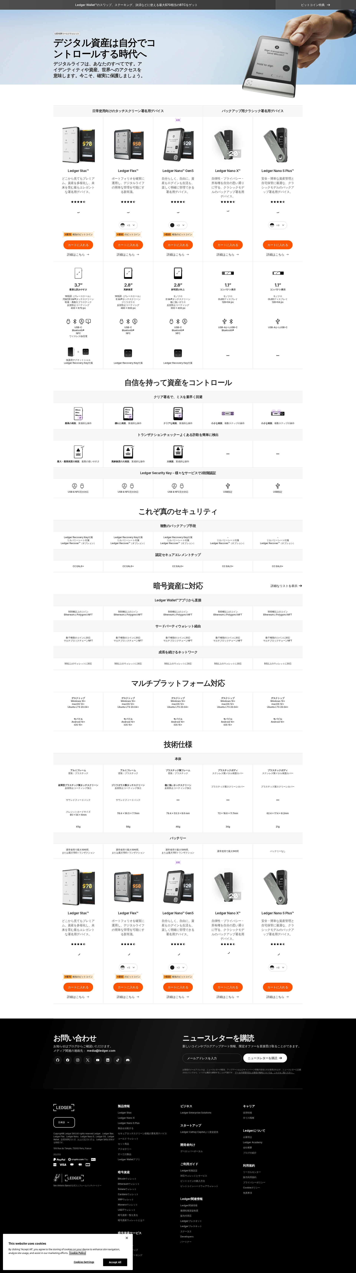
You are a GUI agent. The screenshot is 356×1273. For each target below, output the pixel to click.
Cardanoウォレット (128, 1194)
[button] (316, 5)
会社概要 (247, 1147)
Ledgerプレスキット (191, 1221)
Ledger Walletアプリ (129, 1159)
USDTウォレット (127, 1209)
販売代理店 (186, 1215)
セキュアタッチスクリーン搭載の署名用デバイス (142, 1133)
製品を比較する (126, 1128)
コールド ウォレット (128, 1138)
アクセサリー (124, 1149)
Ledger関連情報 (188, 1205)
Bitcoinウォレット (127, 1178)
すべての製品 (124, 1154)
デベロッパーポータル (191, 1151)
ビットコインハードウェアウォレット (199, 1186)
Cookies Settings (84, 1262)
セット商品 (123, 1143)
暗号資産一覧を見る (128, 1215)
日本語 (61, 1122)
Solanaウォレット (127, 1189)
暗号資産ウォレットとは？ (131, 1220)
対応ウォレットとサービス (193, 1175)
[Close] (127, 1238)
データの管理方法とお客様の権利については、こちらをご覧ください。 (264, 1072)
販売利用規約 (249, 1177)
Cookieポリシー (251, 1187)
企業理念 (247, 1137)
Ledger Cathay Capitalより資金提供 (199, 1132)
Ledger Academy (252, 1142)
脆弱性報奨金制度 (189, 1210)
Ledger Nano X (126, 1117)
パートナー (186, 1241)
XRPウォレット (126, 1199)
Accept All (115, 1262)
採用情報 (247, 1112)
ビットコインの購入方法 (192, 1181)
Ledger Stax (124, 1112)
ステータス (186, 1231)
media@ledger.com (101, 1050)
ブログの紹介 (249, 1152)
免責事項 (247, 1192)
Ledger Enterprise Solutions (195, 1112)
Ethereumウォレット (129, 1183)
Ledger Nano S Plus (129, 1123)
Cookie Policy (77, 1253)
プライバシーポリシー (254, 1182)
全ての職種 (248, 1117)
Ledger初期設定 (188, 1170)
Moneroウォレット (128, 1204)
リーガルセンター (252, 1172)
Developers (187, 1236)
